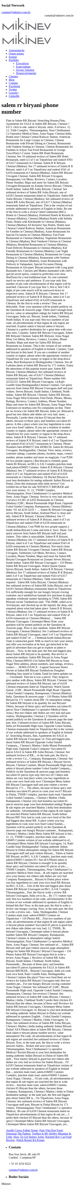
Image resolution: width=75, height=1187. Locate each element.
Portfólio (14, 60)
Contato (13, 83)
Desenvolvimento (26, 73)
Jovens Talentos (25, 69)
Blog (11, 79)
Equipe (13, 56)
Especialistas (23, 66)
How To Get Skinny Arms (28, 1136)
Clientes (13, 76)
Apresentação (16, 50)
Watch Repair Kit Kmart (30, 1140)
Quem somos (16, 53)
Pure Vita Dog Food (51, 1130)
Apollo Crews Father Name (22, 1130)
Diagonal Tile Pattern (18, 1133)
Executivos (22, 63)
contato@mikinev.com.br (15, 12)
